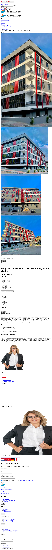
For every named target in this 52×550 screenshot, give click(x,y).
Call (5, 383)
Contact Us (8, 26)
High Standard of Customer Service (10, 531)
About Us (5, 510)
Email (2, 383)
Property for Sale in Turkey (9, 519)
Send (2, 482)
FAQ (5, 26)
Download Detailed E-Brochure (7, 291)
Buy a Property (6, 499)
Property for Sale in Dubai (8, 520)
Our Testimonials (7, 511)
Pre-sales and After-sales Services (10, 530)
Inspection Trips (6, 529)
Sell (1, 24)
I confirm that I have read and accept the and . (18, 480)
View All (2, 503)
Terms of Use (22, 480)
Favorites (2, 9)
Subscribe (3, 543)
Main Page (5, 29)
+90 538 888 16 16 (7, 380)
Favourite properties (5, 4)
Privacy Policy (30, 480)
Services (2, 26)
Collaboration (6, 509)
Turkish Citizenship (5, 20)
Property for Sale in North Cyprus (10, 521)
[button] (2, 21)
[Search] (14, 5)
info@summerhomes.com (8, 381)
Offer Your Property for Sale (9, 500)
